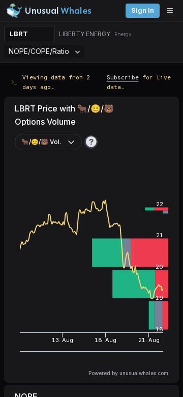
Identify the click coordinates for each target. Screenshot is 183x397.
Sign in (142, 10)
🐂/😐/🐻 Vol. (41, 142)
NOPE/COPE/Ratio (39, 51)
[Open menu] (172, 10)
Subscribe (123, 77)
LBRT (19, 34)
